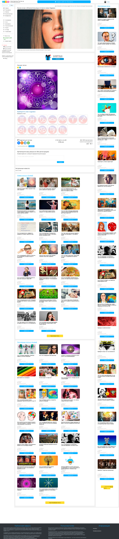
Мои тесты (7, 35)
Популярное (8, 10)
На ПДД (7, 29)
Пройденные (8, 15)
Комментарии (8, 41)
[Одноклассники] (21, 142)
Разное (6, 27)
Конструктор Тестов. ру (17, 1)
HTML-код (61, 142)
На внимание (8, 20)
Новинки (7, 11)
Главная (6, 8)
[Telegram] (25, 142)
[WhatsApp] (28, 142)
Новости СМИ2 (18, 170)
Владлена (100, 332)
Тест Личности (78, 6)
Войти (108, 1)
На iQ (6, 22)
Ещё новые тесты (55, 336)
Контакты (95, 528)
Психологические (9, 25)
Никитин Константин (102, 356)
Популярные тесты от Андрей (27, 342)
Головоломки (8, 31)
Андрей (68, 6)
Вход (6, 58)
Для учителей (8, 46)
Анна (99, 95)
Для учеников (8, 48)
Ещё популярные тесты (55, 502)
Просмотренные (8, 13)
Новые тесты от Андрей (25, 175)
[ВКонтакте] (18, 142)
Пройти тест (26, 197)
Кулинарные (8, 23)
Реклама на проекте (97, 530)
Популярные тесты (104, 6)
